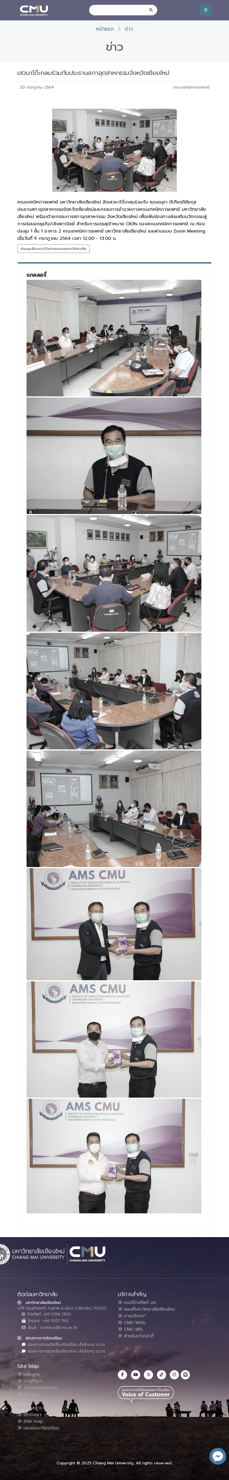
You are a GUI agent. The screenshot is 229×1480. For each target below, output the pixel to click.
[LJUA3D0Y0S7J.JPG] (114, 1156)
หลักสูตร (31, 1374)
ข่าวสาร (30, 1394)
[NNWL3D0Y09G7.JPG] (114, 573)
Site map (32, 1421)
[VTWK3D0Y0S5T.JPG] (114, 808)
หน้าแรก (105, 29)
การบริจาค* (134, 1316)
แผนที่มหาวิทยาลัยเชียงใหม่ (148, 1309)
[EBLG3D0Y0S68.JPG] (114, 924)
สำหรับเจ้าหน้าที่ (138, 1336)
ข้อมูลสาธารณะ (37, 1408)
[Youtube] (135, 1374)
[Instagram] (174, 1374)
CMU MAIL (134, 1322)
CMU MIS (132, 1329)
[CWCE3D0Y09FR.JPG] (114, 338)
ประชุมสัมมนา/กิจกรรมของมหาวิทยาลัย (53, 248)
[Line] (185, 1374)
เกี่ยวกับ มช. (34, 1401)
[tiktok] (161, 1374)
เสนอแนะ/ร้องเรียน (40, 1428)
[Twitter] (148, 1374)
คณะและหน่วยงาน (39, 1387)
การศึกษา (32, 1381)
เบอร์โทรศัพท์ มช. (139, 1302)
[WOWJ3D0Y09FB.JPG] (114, 455)
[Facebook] (122, 1374)
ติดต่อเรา (31, 1414)
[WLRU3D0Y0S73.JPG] (114, 1039)
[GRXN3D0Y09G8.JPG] (114, 691)
